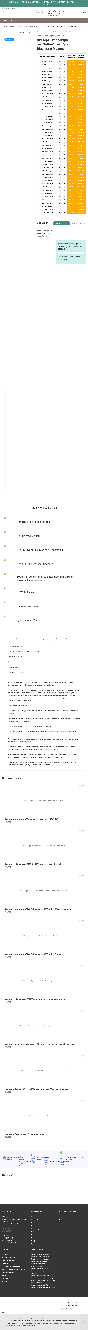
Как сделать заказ (37, 1226)
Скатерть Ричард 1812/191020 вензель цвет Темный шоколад (36, 1089)
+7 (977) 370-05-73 (56, 13)
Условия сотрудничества (41, 639)
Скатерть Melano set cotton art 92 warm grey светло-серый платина (39, 1044)
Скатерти (5, 1254)
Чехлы (4, 1275)
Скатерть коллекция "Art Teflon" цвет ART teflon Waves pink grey (37, 909)
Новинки (62, 1220)
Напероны (5, 1263)
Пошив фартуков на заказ (40, 1261)
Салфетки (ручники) (8, 1260)
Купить (57, 223)
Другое (4, 1281)
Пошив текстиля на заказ (40, 1254)
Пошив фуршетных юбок (39, 1268)
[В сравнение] (30, 40)
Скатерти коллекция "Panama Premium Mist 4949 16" (31, 819)
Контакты (34, 1223)
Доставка (69, 639)
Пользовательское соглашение (41, 1235)
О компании (34, 1217)
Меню (6, 20)
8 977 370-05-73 (7, 1231)
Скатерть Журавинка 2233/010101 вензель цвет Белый (32, 864)
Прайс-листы (35, 1232)
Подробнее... (42, 236)
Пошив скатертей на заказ (40, 1257)
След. (30, 32)
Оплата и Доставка (37, 1220)
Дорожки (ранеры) (8, 1257)
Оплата (58, 639)
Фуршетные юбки (8, 1272)
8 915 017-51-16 (7, 1228)
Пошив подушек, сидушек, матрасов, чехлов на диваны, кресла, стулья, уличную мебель (44, 1280)
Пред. (22, 32)
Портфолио (34, 1241)
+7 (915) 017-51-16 (56, 11)
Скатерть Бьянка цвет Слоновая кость (24, 1134)
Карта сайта (35, 1244)
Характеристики (22, 639)
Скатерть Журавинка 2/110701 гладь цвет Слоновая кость (34, 999)
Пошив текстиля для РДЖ (40, 1285)
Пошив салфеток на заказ (40, 1259)
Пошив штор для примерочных (42, 1275)
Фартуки (5, 1278)
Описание (7, 639)
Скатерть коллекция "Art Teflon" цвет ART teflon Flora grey (34, 954)
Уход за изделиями (37, 1229)
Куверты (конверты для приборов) (13, 1269)
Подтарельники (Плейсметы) (11, 1266)
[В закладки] (25, 40)
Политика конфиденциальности (41, 1238)
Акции (61, 1217)
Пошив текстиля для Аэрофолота (43, 1287)
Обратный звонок (54, 15)
